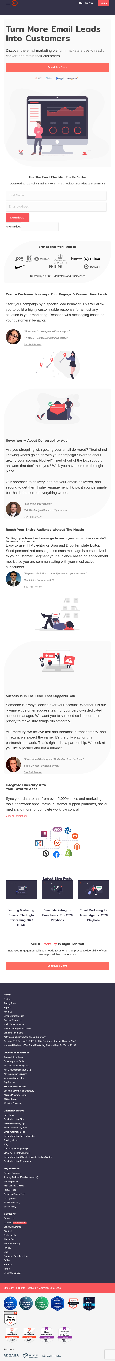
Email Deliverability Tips (15, 1127)
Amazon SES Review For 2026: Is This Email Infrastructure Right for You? (40, 1041)
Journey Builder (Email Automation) (21, 1177)
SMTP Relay (10, 1206)
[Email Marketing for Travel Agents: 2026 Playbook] (93, 901)
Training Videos (11, 1140)
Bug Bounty (9, 1082)
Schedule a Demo (57, 67)
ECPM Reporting (12, 1202)
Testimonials (10, 1235)
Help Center (9, 1115)
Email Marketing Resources (17, 1161)
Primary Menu (8, 3)
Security (8, 1264)
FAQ (6, 1144)
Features (8, 999)
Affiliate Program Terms (15, 1095)
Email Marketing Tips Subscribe (19, 1136)
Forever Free (10, 1190)
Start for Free (86, 2)
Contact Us (9, 1218)
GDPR (7, 1252)
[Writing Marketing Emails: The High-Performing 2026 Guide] (21, 904)
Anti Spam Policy (12, 1243)
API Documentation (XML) (16, 1065)
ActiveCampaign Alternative (17, 1028)
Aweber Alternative (13, 1020)
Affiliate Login (10, 1099)
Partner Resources (15, 1086)
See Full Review (32, 344)
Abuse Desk (10, 1239)
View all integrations (16, 816)
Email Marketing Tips (14, 1016)
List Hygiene (10, 1198)
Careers (8, 1222)
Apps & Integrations (13, 1057)
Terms (7, 1268)
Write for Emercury (13, 1103)
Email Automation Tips (14, 1132)
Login (104, 2)
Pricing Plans (10, 1003)
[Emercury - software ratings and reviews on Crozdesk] (10, 1303)
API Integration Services (15, 1074)
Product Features (12, 1173)
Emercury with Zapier (14, 1061)
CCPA (7, 1260)
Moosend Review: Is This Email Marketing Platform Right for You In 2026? (40, 1045)
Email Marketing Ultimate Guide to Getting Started (28, 1157)
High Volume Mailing (14, 1185)
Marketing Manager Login (16, 1148)
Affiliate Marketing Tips (15, 1123)
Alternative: (13, 226)
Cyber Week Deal (12, 1273)
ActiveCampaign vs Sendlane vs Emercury (25, 1037)
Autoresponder (11, 1181)
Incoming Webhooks (14, 1078)
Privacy (7, 1247)
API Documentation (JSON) (17, 1069)
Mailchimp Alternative (14, 1024)
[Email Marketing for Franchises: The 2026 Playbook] (57, 901)
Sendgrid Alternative (13, 1032)
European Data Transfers (16, 1256)
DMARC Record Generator (17, 1153)
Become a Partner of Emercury (19, 1090)
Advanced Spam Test (14, 1194)
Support (7, 1007)
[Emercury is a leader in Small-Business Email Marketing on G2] (10, 1319)
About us (8, 1011)
